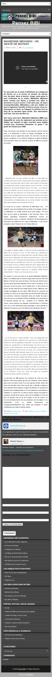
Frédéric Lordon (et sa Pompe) (15, 638)
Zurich (16, 413)
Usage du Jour (9, 580)
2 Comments (29, 48)
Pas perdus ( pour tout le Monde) (15, 596)
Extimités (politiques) (11, 588)
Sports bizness (16, 411)
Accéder (5, 659)
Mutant (12, 413)
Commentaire (7, 464)
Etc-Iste (7, 608)
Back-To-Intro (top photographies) (16, 572)
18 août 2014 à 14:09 (16, 444)
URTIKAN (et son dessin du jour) (15, 564)
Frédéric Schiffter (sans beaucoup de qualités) (20, 611)
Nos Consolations (10, 626)
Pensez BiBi (26, 23)
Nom (4, 502)
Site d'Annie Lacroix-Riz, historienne (17, 560)
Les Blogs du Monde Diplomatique (16, 553)
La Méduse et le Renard (13, 549)
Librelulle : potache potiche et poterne (17, 623)
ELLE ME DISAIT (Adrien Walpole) (16, 542)
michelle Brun (16, 426)
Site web (5, 517)
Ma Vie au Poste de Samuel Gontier (16, 557)
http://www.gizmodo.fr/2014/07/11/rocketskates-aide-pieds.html (22, 450)
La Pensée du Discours (12, 619)
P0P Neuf (8, 576)
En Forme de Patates (12, 545)
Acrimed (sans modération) (13, 635)
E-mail (5, 509)
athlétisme (31, 411)
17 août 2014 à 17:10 (16, 428)
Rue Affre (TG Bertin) (11, 599)
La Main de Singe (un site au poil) (16, 615)
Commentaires (9, 533)
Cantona (37, 411)
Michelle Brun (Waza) (12, 592)
